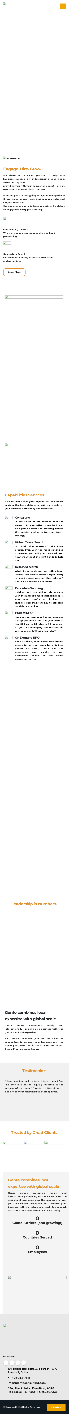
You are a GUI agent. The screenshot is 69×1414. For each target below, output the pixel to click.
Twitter (11, 1362)
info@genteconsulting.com (27, 1383)
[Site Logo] (12, 6)
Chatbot (56, 1407)
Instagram (17, 1362)
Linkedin (23, 1362)
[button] (63, 6)
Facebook (6, 1362)
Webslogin (45, 1411)
